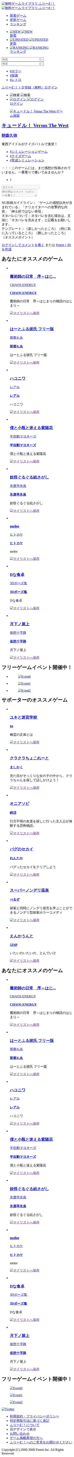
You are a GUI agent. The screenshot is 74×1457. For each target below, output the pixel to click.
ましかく (16, 767)
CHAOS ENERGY (23, 285)
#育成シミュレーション (27, 160)
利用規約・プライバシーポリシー (34, 1416)
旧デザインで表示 (23, 1429)
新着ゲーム (18, 15)
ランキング (18, 24)
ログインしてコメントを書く (23, 245)
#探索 (14, 75)
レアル (15, 387)
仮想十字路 (18, 632)
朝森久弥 (9, 135)
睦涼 (13, 812)
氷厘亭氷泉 (18, 486)
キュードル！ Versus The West (35, 125)
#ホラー (15, 71)
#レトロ (15, 80)
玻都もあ (16, 337)
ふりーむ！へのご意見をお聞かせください (41, 1442)
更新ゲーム (18, 20)
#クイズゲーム (20, 156)
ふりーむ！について (24, 1425)
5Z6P (13, 945)
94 (11, 726)
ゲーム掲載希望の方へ (26, 1438)
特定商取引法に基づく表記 (29, 1420)
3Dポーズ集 (18, 583)
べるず (15, 899)
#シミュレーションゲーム (29, 151)
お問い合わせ (20, 1433)
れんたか (16, 858)
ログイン (51, 87)
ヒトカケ (16, 534)
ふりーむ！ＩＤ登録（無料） (23, 87)
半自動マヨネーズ (23, 436)
